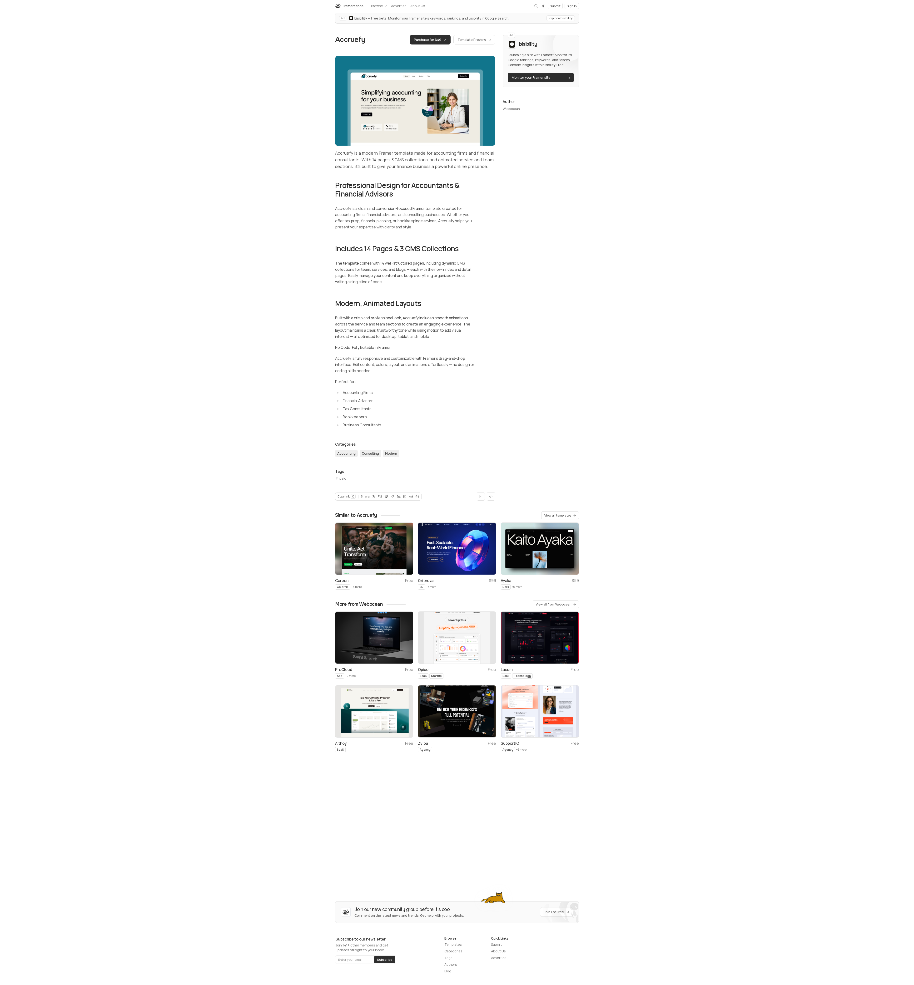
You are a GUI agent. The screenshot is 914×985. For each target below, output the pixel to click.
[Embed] (491, 496)
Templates (453, 944)
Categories (453, 951)
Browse (377, 6)
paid (342, 478)
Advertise (399, 6)
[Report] (481, 496)
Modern (391, 453)
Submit (496, 944)
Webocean (511, 108)
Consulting (370, 453)
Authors (450, 964)
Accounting (346, 453)
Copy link (346, 496)
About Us (417, 6)
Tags (448, 957)
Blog (447, 971)
